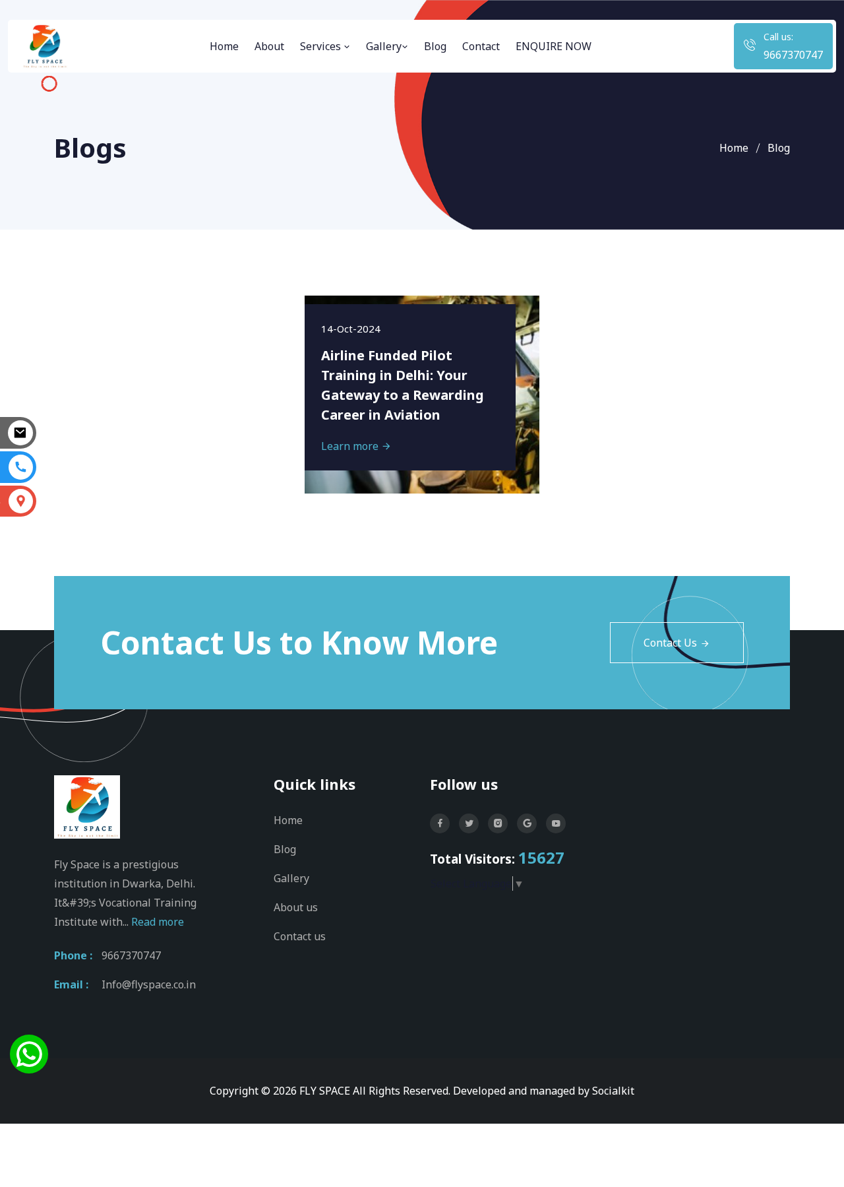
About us (296, 907)
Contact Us (670, 642)
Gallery (384, 46)
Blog (435, 46)
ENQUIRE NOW (553, 46)
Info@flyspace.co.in (149, 984)
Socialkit (613, 1090)
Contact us (300, 936)
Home (224, 46)
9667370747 (793, 55)
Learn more (351, 446)
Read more (157, 921)
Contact (481, 46)
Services (322, 46)
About (269, 46)
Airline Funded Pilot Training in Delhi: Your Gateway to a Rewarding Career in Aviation (402, 385)
